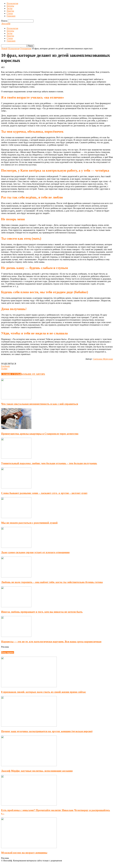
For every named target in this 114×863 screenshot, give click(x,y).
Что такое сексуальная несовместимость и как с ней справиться (39, 403)
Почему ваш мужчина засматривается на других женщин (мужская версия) (46, 731)
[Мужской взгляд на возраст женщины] (29, 847)
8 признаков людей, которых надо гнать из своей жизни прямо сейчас (43, 691)
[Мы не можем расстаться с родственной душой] (16, 517)
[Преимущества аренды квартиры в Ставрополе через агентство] (16, 428)
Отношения (25, 48)
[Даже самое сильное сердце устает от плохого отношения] (16, 547)
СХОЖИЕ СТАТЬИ (11, 374)
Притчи (10, 11)
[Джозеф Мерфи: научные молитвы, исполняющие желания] (29, 765)
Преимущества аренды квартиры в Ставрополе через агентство (39, 433)
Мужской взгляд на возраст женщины (24, 852)
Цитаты (10, 6)
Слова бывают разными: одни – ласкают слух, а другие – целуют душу (44, 493)
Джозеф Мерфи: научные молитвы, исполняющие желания (37, 770)
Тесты (9, 8)
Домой (4, 48)
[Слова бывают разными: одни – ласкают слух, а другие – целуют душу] (16, 487)
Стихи (10, 13)
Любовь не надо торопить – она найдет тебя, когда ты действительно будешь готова (52, 582)
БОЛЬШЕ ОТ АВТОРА (33, 374)
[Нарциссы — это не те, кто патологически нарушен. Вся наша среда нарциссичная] (16, 636)
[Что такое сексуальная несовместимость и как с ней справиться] (16, 398)
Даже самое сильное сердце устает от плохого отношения (35, 552)
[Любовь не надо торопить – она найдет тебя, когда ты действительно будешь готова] (16, 577)
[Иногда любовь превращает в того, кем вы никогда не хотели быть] (16, 606)
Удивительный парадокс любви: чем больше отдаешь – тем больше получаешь (49, 463)
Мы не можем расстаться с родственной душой (29, 522)
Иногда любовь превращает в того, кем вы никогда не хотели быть (42, 611)
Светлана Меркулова (103, 359)
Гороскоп (11, 16)
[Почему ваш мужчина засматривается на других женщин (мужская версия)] (29, 726)
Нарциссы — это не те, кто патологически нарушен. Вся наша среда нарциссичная (51, 641)
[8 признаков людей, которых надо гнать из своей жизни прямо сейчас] (29, 686)
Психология (12, 3)
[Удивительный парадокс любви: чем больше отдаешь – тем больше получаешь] (16, 458)
